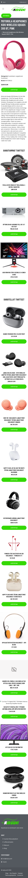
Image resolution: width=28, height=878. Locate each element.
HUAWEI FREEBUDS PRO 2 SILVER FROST (14, 334)
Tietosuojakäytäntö (10, 875)
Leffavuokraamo (8, 842)
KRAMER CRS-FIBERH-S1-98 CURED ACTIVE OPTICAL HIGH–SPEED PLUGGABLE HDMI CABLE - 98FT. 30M (14, 683)
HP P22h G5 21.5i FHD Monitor (14, 747)
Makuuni (6, 845)
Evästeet (20, 873)
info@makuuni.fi (22, 2)
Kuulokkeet (11, 76)
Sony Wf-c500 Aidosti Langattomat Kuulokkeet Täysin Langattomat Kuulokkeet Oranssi (14, 420)
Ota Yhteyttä (13, 873)
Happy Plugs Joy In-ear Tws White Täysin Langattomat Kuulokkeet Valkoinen (14, 470)
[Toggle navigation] (3, 8)
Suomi (4, 2)
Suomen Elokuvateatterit (11, 839)
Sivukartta (20, 875)
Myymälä (6, 15)
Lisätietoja (14, 89)
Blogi (5, 848)
